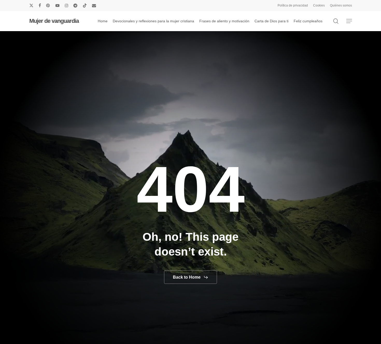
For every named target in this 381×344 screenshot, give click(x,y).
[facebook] (40, 5)
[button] (349, 21)
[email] (94, 5)
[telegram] (75, 5)
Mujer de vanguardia (54, 21)
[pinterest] (48, 5)
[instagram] (66, 5)
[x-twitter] (31, 5)
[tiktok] (85, 5)
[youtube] (57, 5)
